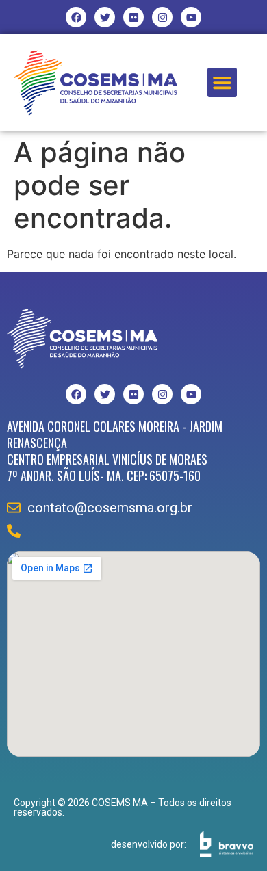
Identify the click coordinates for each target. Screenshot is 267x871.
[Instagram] (162, 17)
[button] (222, 83)
